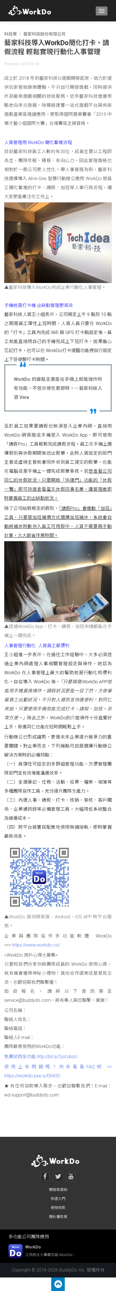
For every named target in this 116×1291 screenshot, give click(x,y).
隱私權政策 (58, 1217)
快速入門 (58, 1199)
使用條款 (58, 1208)
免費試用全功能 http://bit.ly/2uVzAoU (40, 1056)
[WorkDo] (31, 10)
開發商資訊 (58, 1190)
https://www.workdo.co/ (36, 945)
